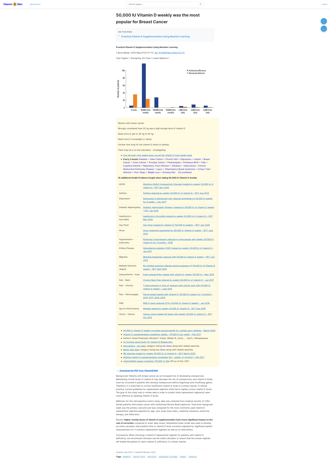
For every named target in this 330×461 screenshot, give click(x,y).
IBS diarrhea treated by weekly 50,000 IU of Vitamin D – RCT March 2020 (159, 353)
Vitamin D (192, 457)
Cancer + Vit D (139, 457)
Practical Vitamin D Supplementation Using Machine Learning (155, 36)
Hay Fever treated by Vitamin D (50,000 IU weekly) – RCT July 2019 (176, 225)
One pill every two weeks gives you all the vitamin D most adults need (157, 155)
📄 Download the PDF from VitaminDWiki (137, 370)
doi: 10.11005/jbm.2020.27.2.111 (169, 52)
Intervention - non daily (134, 346)
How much (152, 457)
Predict (183, 457)
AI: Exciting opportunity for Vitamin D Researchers (148, 342)
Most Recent (35, 4)
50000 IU (126, 457)
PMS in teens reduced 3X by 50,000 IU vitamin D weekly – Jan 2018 (176, 303)
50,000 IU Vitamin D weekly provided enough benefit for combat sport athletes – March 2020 (169, 330)
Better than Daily (131, 349)
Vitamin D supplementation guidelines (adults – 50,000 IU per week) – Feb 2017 (162, 334)
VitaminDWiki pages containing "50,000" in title (146, 361)
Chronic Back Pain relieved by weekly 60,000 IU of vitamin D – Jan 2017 (178, 280)
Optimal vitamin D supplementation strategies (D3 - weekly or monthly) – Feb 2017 (163, 357)
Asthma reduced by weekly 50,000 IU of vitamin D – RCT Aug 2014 (176, 193)
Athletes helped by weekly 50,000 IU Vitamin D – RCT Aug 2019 (174, 308)
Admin (324, 4)
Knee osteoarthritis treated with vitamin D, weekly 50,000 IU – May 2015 (178, 274)
